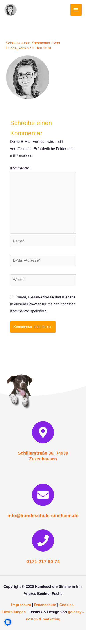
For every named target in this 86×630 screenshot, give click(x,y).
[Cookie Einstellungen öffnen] (7, 624)
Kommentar (21, 168)
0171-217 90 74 (43, 561)
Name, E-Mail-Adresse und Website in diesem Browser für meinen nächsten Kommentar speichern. (42, 304)
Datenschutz (45, 605)
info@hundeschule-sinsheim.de (43, 515)
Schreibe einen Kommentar (28, 43)
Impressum (21, 605)
